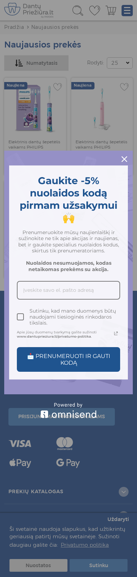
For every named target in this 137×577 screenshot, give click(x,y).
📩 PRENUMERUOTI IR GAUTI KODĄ (68, 359)
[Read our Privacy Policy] (116, 333)
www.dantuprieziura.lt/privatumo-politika (54, 336)
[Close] (124, 159)
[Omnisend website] (68, 410)
